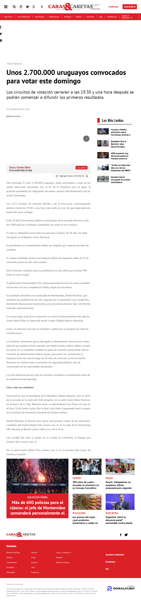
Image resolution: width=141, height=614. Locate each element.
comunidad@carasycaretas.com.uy (48, 591)
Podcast (59, 557)
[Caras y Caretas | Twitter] (27, 6)
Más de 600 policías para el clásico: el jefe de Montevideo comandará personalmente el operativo (37, 510)
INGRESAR (113, 6)
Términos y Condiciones (14, 584)
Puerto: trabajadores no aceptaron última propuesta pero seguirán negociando (119, 486)
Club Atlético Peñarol (37, 497)
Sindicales (54, 17)
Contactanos (110, 561)
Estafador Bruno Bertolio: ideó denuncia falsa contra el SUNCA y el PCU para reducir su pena (120, 148)
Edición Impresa (63, 562)
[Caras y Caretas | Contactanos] (131, 534)
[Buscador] (14, 6)
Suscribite (81, 167)
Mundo (67, 17)
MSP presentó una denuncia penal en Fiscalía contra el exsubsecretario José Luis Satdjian (121, 158)
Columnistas (23, 17)
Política (8, 17)
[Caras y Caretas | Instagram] (34, 6)
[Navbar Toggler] (8, 6)
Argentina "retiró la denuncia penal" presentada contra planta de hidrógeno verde (119, 521)
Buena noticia (112, 513)
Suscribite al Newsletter (115, 554)
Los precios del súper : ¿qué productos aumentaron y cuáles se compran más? (85, 521)
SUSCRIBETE (129, 6)
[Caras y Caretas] (20, 536)
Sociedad (39, 17)
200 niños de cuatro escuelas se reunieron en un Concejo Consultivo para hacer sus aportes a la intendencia (87, 487)
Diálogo (109, 478)
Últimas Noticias (13, 552)
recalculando (79, 513)
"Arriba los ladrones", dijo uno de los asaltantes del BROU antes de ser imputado (121, 170)
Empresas (112, 17)
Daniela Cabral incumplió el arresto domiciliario (120, 180)
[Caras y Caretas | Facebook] (21, 6)
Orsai (78, 17)
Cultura (90, 17)
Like (101, 17)
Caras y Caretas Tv (126, 17)
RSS (107, 568)
